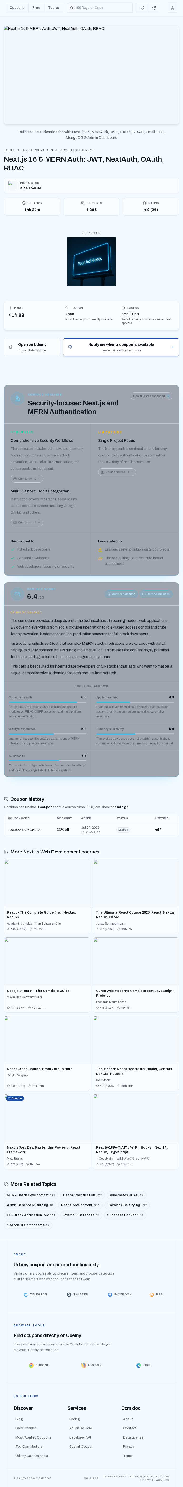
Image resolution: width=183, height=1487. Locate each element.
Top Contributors (28, 1446)
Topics (9, 150)
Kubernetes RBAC (126, 1195)
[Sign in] (172, 8)
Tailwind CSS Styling (127, 1205)
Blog (19, 1419)
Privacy (128, 1446)
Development (33, 150)
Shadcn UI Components (28, 1225)
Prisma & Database (81, 1215)
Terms (128, 1456)
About (128, 1419)
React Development (80, 1205)
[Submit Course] (154, 8)
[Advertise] (142, 8)
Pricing (74, 1419)
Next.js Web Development (72, 150)
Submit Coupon (81, 1446)
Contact (130, 1428)
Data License (133, 1437)
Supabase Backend (125, 1215)
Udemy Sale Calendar (31, 1456)
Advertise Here (80, 1428)
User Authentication (82, 1195)
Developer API (80, 1437)
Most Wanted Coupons (33, 1437)
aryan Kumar (30, 187)
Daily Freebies (26, 1428)
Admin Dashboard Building (30, 1205)
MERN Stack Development (31, 1195)
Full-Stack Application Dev (31, 1215)
